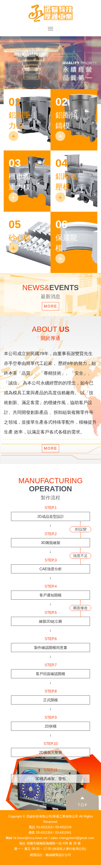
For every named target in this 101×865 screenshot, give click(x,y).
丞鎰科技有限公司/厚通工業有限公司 (50, 13)
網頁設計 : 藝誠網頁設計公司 (50, 855)
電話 (32, 827)
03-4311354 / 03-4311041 (53, 832)
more (50, 306)
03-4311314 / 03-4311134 (53, 827)
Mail (9, 838)
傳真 (31, 832)
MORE (50, 448)
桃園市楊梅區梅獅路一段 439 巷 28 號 (54, 843)
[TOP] (70, 798)
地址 (22, 843)
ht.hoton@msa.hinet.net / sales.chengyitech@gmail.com (53, 838)
